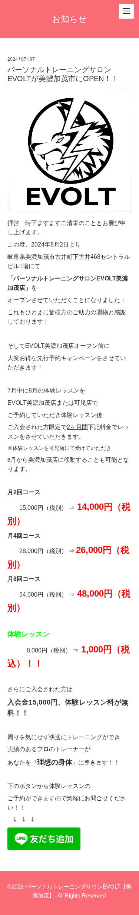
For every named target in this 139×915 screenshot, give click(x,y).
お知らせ (69, 19)
